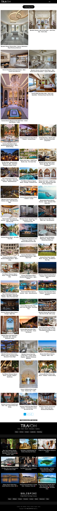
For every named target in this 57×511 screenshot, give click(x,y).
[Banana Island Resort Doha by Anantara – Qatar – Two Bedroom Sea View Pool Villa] (10, 217)
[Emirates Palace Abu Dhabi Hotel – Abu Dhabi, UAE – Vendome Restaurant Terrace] (10, 333)
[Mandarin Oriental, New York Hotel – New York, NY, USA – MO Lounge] (47, 310)
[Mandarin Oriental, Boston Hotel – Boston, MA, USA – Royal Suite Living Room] (47, 161)
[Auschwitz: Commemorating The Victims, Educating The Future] (29, 448)
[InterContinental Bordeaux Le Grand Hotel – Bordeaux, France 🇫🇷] (29, 483)
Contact (27, 432)
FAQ (21, 506)
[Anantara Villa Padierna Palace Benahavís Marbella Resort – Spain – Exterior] (28, 274)
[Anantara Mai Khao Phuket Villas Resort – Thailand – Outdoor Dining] (47, 372)
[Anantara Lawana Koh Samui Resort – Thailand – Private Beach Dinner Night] (47, 273)
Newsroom (42, 499)
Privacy (28, 506)
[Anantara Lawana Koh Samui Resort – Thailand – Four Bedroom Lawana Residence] (47, 290)
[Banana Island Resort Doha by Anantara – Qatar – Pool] (47, 352)
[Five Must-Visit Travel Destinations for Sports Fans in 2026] (10, 466)
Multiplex (24, 506)
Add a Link (34, 420)
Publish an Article (25, 420)
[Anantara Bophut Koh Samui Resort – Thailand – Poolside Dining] (28, 136)
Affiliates (15, 499)
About (16, 432)
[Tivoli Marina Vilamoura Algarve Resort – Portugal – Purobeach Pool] (28, 179)
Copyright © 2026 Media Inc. (28, 508)
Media (36, 499)
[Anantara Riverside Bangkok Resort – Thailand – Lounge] (28, 195)
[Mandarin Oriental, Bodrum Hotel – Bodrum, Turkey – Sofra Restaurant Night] (10, 197)
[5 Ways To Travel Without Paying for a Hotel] (47, 448)
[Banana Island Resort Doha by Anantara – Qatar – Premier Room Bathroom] (14, 68)
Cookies (18, 506)
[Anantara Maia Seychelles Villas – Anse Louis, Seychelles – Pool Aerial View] (28, 304)
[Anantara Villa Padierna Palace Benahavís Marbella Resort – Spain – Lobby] (10, 255)
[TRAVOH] (28, 425)
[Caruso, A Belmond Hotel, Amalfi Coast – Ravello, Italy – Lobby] (28, 387)
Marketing (39, 432)
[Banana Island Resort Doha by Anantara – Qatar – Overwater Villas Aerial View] (47, 198)
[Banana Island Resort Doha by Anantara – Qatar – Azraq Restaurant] (28, 290)
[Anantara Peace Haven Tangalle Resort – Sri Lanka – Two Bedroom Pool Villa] (47, 255)
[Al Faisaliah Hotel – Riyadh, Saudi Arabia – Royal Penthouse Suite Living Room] (47, 136)
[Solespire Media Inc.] (28, 493)
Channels (25, 499)
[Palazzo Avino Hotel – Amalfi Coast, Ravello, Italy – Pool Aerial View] (28, 158)
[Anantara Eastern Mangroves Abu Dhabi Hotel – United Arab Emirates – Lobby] (14, 119)
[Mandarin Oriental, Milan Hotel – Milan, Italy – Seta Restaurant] (47, 217)
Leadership (32, 432)
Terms (39, 506)
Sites (47, 499)
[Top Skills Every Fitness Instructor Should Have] (29, 466)
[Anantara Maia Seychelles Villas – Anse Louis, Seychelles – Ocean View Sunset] (28, 327)
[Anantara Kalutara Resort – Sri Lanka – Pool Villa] (10, 235)
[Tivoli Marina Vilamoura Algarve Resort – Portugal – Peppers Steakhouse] (10, 372)
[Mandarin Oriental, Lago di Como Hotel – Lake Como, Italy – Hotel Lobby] (42, 28)
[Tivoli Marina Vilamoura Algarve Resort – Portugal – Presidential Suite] (10, 272)
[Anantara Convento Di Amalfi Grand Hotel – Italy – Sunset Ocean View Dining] (10, 402)
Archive (21, 432)
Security (32, 506)
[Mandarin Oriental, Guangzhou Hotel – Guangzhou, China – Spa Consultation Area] (28, 217)
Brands (20, 499)
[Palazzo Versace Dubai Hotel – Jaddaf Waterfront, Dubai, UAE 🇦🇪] (10, 483)
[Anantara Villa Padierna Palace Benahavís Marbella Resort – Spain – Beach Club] (28, 253)
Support (35, 506)
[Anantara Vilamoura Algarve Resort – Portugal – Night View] (10, 310)
